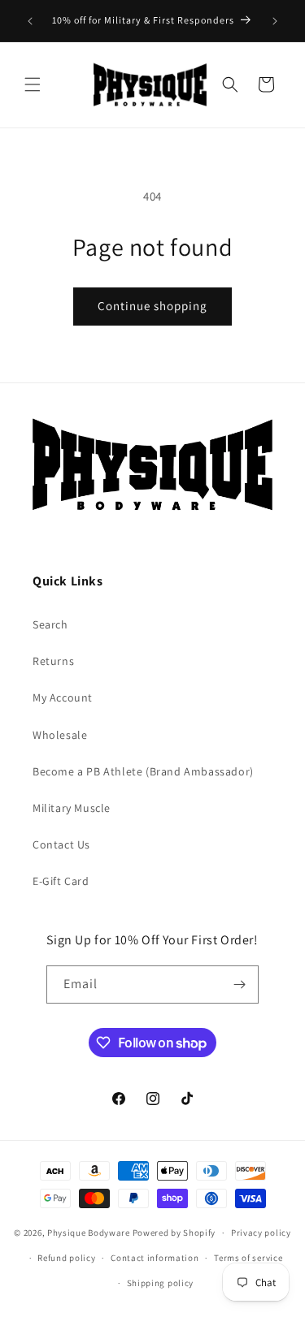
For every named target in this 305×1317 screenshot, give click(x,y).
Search (50, 624)
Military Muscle (72, 808)
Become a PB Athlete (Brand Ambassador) (143, 771)
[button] (32, 84)
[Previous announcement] (30, 21)
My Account (63, 697)
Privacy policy (261, 1232)
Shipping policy (160, 1283)
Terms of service (248, 1257)
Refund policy (66, 1257)
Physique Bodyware (88, 1232)
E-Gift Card (61, 881)
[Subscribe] (240, 984)
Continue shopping (152, 305)
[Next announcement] (275, 21)
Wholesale (60, 735)
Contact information (154, 1257)
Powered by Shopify (174, 1232)
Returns (53, 661)
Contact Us (61, 844)
